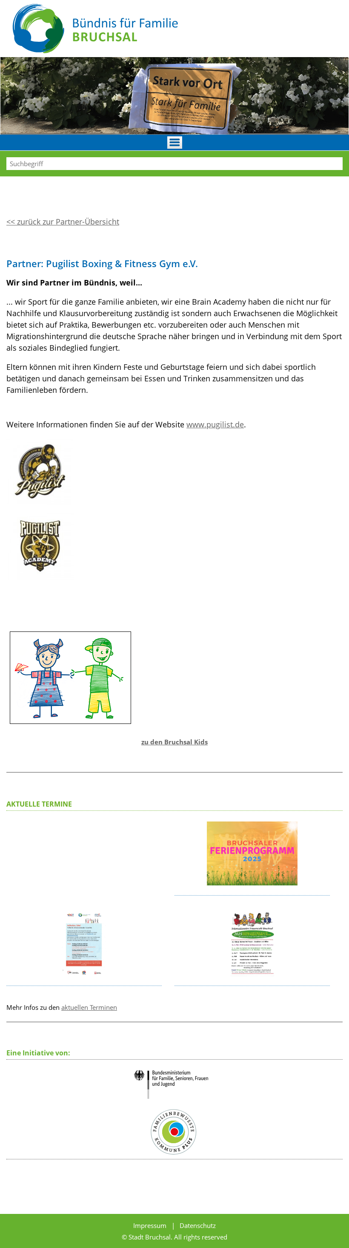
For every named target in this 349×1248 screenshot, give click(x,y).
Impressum (150, 1225)
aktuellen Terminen (89, 1007)
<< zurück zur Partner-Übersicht (62, 221)
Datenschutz (198, 1225)
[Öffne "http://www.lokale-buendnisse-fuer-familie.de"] (174, 1102)
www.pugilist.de (215, 424)
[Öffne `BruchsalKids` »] (70, 728)
